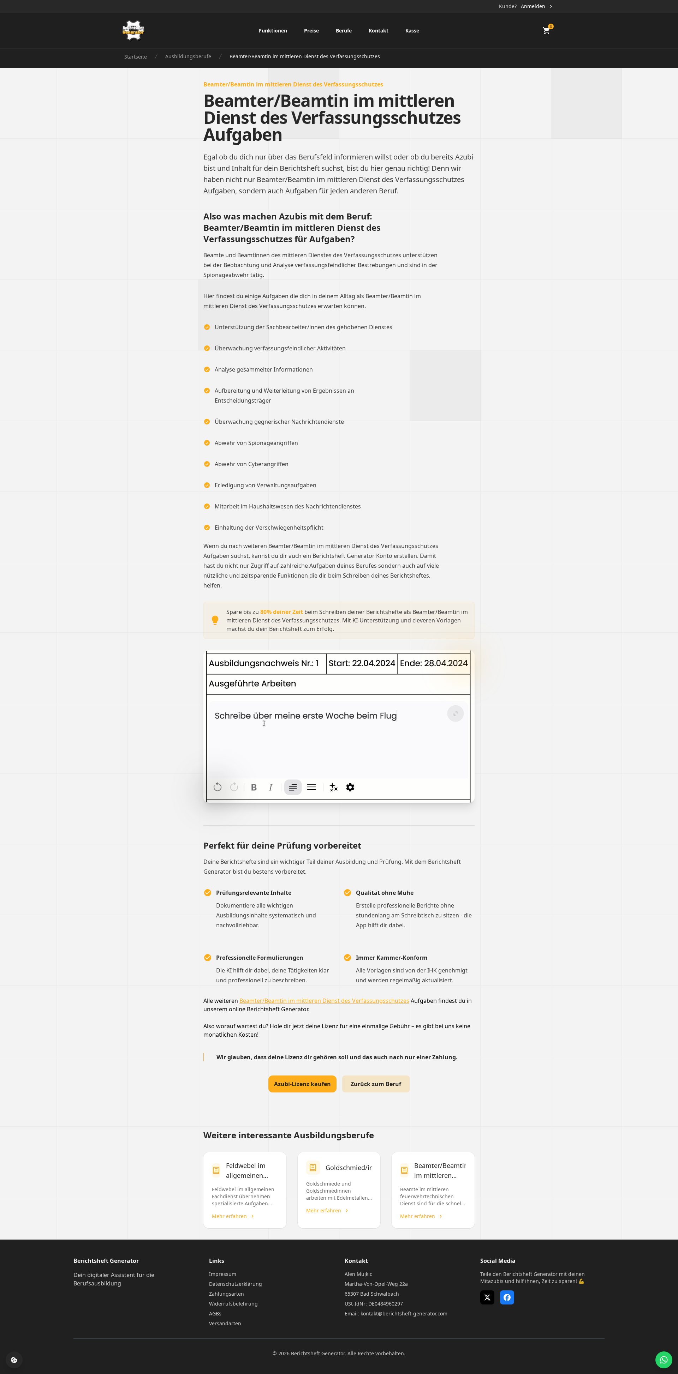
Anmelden (533, 6)
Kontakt (378, 30)
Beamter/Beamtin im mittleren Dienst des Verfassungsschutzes (324, 1001)
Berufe (344, 30)
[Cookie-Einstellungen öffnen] (14, 1359)
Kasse (412, 30)
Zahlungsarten (226, 1293)
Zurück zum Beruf (376, 1084)
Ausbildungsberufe (188, 56)
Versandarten (225, 1323)
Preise (311, 30)
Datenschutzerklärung (235, 1283)
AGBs (215, 1313)
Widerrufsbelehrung (233, 1303)
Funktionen (273, 30)
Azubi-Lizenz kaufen (302, 1084)
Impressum (222, 1274)
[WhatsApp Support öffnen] (663, 1359)
